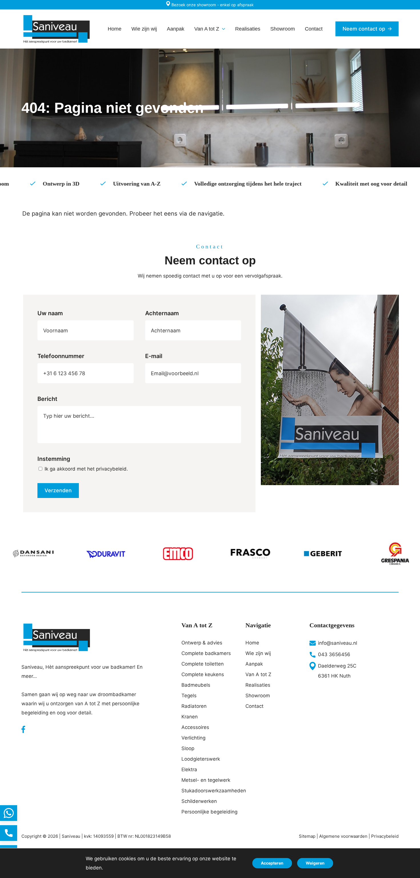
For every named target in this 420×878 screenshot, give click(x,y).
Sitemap (307, 836)
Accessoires (195, 727)
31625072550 (8, 813)
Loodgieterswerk (200, 759)
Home (252, 643)
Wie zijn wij (258, 653)
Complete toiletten (202, 664)
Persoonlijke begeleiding (209, 812)
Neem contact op (364, 29)
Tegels (189, 695)
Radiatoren (194, 706)
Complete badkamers (206, 653)
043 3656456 (334, 654)
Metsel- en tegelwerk (205, 780)
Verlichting (193, 738)
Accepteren (272, 863)
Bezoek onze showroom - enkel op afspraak (212, 4)
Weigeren (315, 863)
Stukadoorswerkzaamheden (210, 790)
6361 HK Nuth (334, 676)
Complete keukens (202, 674)
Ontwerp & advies (201, 643)
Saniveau (71, 836)
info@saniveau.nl (337, 643)
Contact (254, 706)
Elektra (189, 769)
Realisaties (257, 685)
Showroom (257, 695)
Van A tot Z (258, 674)
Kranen (189, 717)
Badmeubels (195, 685)
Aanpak (254, 664)
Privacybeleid (385, 836)
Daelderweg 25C (337, 666)
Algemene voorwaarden (343, 836)
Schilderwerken (199, 801)
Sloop (187, 748)
